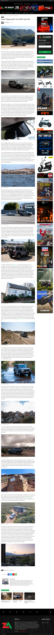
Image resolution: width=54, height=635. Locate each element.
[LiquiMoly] (45, 267)
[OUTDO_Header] (33, 8)
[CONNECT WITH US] (47, 620)
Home (2, 15)
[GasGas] (45, 245)
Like (51, 60)
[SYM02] (45, 177)
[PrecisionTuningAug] (45, 155)
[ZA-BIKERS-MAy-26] (45, 87)
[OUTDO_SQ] (45, 32)
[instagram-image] (3, 612)
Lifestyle (5, 15)
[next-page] (3, 605)
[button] (51, 13)
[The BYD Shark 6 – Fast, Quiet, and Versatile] (18, 596)
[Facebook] (49, 0)
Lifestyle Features (6, 570)
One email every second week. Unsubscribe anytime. (44, 49)
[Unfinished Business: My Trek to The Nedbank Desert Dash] (6, 596)
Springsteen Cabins (27, 497)
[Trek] (45, 312)
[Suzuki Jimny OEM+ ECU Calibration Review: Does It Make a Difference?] (29, 596)
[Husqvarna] (45, 200)
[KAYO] (45, 132)
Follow (51, 62)
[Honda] (45, 110)
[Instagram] (50, 0)
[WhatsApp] (52, 0)
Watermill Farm (14, 264)
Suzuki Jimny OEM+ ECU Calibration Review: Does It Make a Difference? (29, 602)
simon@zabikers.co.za (23, 631)
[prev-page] (1, 605)
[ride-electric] (45, 222)
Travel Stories (12, 570)
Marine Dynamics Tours (5, 158)
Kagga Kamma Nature (20, 318)
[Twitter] (11, 574)
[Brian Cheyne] (2, 22)
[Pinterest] (13, 574)
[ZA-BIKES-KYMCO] (45, 290)
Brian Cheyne (7, 22)
